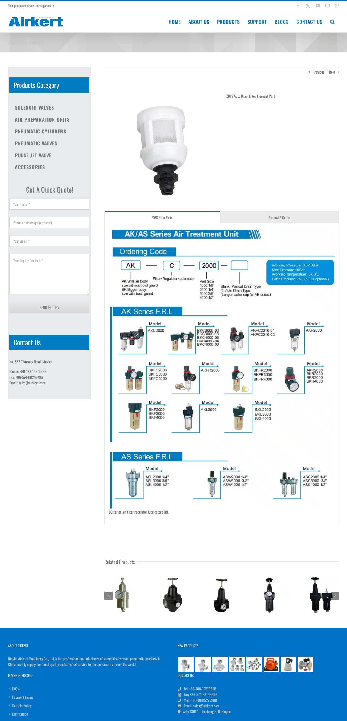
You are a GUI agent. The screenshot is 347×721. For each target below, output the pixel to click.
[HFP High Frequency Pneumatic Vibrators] (271, 664)
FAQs (15, 688)
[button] (332, 21)
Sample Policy (21, 705)
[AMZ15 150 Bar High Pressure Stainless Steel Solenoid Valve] (288, 664)
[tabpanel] (221, 373)
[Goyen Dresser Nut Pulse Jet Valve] (203, 664)
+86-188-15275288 (33, 371)
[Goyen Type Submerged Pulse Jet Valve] (220, 664)
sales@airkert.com (32, 383)
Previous (318, 72)
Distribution (20, 714)
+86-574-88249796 (29, 377)
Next (332, 72)
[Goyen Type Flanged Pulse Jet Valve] (186, 664)
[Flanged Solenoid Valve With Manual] (305, 664)
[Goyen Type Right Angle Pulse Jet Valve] (237, 664)
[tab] (162, 217)
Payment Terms (22, 697)
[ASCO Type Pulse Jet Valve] (254, 664)
